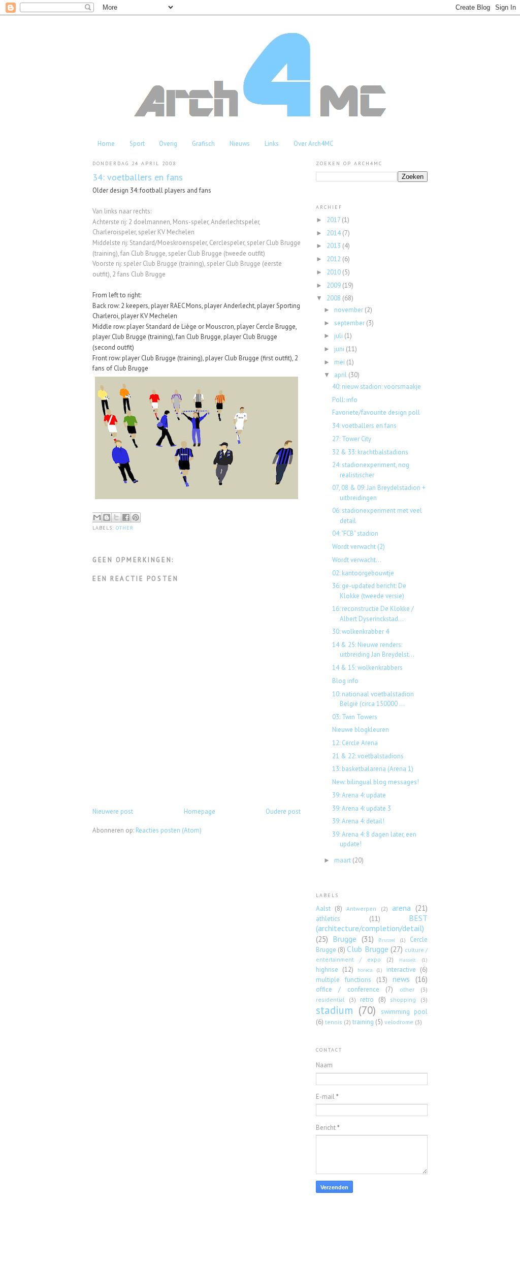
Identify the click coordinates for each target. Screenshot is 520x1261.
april (341, 375)
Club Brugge (367, 949)
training (363, 1022)
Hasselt (407, 960)
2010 (334, 272)
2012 (334, 259)
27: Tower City (351, 439)
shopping (403, 999)
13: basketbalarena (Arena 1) (372, 768)
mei (340, 362)
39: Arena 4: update (359, 795)
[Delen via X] (116, 517)
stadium (334, 1010)
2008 (334, 298)
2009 (334, 285)
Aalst (323, 908)
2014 (334, 233)
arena (401, 908)
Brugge (344, 939)
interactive (401, 969)
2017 (334, 220)
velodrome (398, 1022)
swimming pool (404, 1011)
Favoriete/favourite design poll (376, 412)
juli (339, 335)
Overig (168, 143)
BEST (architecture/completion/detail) (372, 923)
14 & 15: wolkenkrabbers (367, 667)
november (349, 309)
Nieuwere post (112, 811)
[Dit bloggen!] (107, 517)
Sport (137, 143)
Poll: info (345, 399)
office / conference (347, 989)
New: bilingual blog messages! (375, 782)
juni (340, 349)
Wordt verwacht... (356, 560)
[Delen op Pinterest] (136, 517)
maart (343, 860)
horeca (365, 970)
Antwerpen (361, 908)
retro (367, 999)
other (125, 528)
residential (330, 999)
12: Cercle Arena (355, 743)
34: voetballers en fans (364, 425)
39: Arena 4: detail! (358, 821)
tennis (333, 1022)
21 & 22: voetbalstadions (368, 756)
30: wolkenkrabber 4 (360, 631)
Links (272, 143)
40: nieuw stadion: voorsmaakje (376, 386)
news (401, 979)
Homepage (199, 811)
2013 (334, 245)
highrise (327, 969)
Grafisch (203, 143)
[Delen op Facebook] (126, 517)
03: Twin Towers (354, 717)
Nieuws (240, 143)
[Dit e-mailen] (97, 517)
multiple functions (343, 979)
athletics (328, 918)
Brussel (386, 940)
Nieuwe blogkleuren (360, 729)
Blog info (345, 680)
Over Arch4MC (313, 143)
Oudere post (283, 811)
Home (106, 143)
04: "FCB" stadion (355, 533)
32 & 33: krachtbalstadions (370, 452)
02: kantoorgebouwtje (363, 573)
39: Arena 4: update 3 (361, 808)
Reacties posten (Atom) (169, 830)
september (350, 323)
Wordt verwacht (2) (358, 546)
